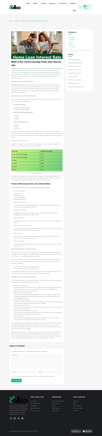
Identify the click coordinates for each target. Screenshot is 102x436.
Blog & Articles (55, 403)
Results (71, 44)
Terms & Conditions (78, 408)
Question (73, 3)
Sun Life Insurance (73, 76)
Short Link (52, 3)
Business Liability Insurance (75, 63)
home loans (23, 70)
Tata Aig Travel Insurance (74, 73)
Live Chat (75, 401)
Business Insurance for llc (74, 69)
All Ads (35, 3)
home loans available (30, 99)
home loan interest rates (50, 74)
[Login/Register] (80, 7)
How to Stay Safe (77, 405)
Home (28, 3)
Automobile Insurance (73, 83)
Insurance (16, 21)
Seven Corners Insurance (74, 80)
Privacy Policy (55, 410)
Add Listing (86, 7)
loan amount (46, 86)
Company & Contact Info (58, 401)
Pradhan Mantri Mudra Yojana (76, 86)
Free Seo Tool (63, 3)
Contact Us (76, 410)
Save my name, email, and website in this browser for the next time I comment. (33, 376)
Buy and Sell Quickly (36, 403)
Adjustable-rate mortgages (32, 133)
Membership (34, 405)
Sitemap (54, 405)
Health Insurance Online (74, 59)
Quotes (71, 42)
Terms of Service (56, 408)
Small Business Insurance (74, 66)
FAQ (74, 403)
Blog (74, 10)
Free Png (43, 3)
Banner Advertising (35, 408)
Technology (72, 46)
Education (72, 37)
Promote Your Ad (35, 410)
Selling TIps (33, 401)
